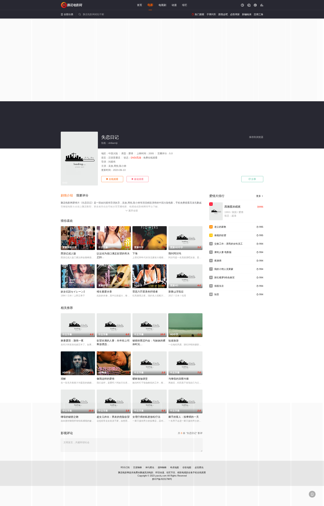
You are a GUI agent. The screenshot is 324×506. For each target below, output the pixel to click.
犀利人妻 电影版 (223, 252)
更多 (259, 196)
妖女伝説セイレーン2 (73, 291)
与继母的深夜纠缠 (178, 378)
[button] (68, 195)
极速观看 (137, 179)
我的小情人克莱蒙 (223, 269)
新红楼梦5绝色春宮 (224, 277)
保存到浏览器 (256, 137)
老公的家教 (220, 226)
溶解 (63, 378)
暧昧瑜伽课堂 (140, 378)
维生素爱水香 (104, 291)
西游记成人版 (68, 253)
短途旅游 (173, 340)
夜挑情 (217, 260)
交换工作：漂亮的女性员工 (228, 243)
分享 (252, 179)
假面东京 (219, 286)
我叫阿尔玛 (174, 253)
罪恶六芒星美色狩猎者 (145, 291)
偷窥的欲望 (220, 235)
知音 (216, 294)
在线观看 (112, 179)
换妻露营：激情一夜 (72, 340)
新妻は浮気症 (176, 291)
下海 (135, 253)
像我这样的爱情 (105, 378)
